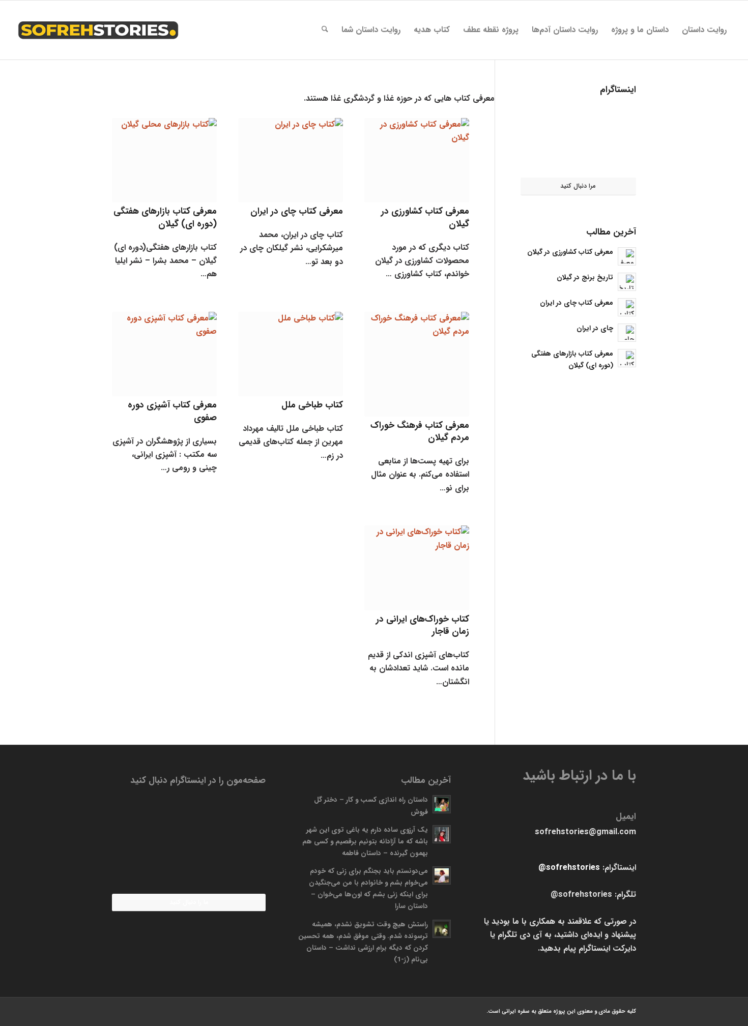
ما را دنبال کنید (189, 902)
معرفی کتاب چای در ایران (296, 211)
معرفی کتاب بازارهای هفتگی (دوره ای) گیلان (165, 217)
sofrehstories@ (569, 867)
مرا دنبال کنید (578, 186)
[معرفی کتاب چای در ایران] (290, 160)
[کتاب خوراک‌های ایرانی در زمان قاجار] (416, 567)
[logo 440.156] (98, 30)
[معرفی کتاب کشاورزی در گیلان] (416, 160)
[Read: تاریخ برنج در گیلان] (627, 282)
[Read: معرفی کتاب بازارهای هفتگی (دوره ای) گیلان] (627, 358)
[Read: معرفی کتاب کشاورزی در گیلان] (627, 256)
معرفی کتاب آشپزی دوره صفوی (172, 411)
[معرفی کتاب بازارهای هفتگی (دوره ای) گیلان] (164, 160)
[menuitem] (704, 30)
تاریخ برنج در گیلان (585, 277)
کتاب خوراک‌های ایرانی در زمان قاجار (422, 625)
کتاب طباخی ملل (312, 405)
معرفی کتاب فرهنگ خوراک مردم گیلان (419, 432)
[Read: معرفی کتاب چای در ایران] (627, 307)
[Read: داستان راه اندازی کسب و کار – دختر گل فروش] (442, 804)
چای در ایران (595, 328)
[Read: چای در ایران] (627, 333)
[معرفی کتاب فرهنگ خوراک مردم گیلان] (416, 364)
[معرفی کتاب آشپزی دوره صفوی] (164, 354)
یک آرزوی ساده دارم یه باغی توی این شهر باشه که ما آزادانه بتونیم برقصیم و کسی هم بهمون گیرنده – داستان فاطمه (365, 842)
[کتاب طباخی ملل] (290, 354)
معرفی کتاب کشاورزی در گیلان (425, 217)
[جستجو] (325, 30)
